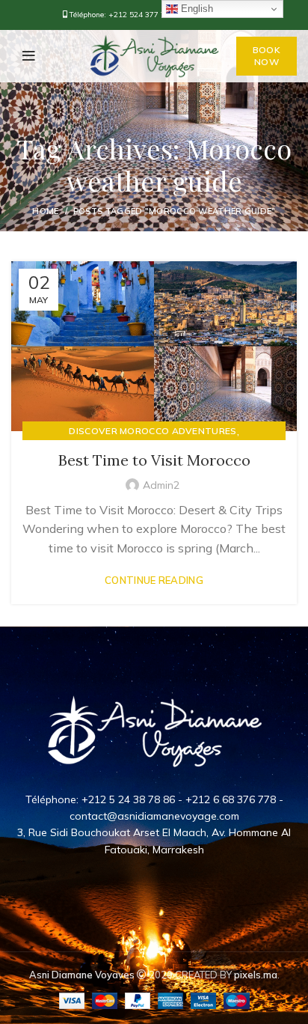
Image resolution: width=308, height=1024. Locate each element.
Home (45, 211)
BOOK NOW (266, 55)
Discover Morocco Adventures (152, 430)
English (195, 8)
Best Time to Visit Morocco (154, 460)
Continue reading (154, 580)
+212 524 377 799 (141, 14)
